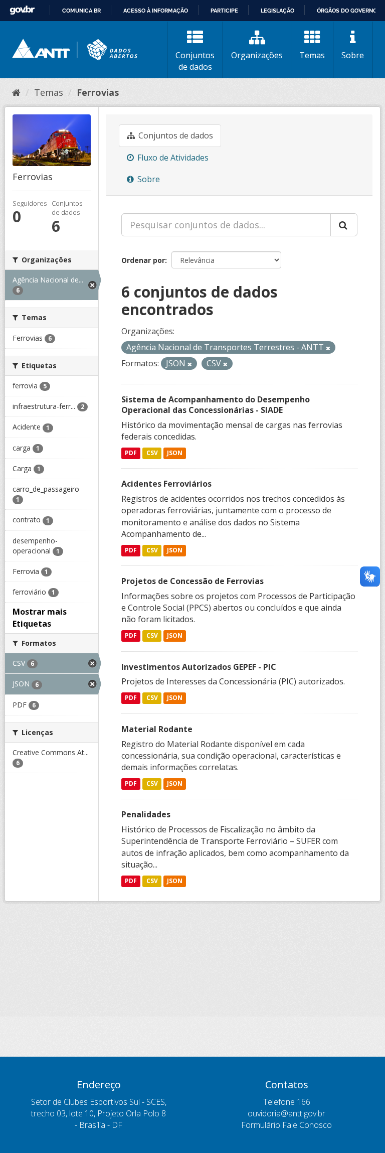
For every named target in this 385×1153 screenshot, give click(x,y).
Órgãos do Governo (347, 10)
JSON (174, 453)
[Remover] (328, 348)
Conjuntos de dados (195, 61)
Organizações (257, 55)
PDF (131, 453)
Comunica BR (81, 10)
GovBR (22, 10)
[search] (343, 224)
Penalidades (145, 814)
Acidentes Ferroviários (166, 483)
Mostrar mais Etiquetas (40, 617)
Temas (312, 55)
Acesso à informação (155, 10)
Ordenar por (143, 260)
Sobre (352, 55)
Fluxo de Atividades (172, 157)
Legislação (277, 10)
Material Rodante (156, 729)
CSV (152, 453)
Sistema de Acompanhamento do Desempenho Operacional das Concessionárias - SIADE (215, 404)
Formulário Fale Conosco (286, 1124)
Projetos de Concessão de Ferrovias (192, 581)
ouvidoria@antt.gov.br (286, 1113)
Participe (224, 10)
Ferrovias (98, 92)
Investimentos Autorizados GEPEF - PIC (198, 666)
